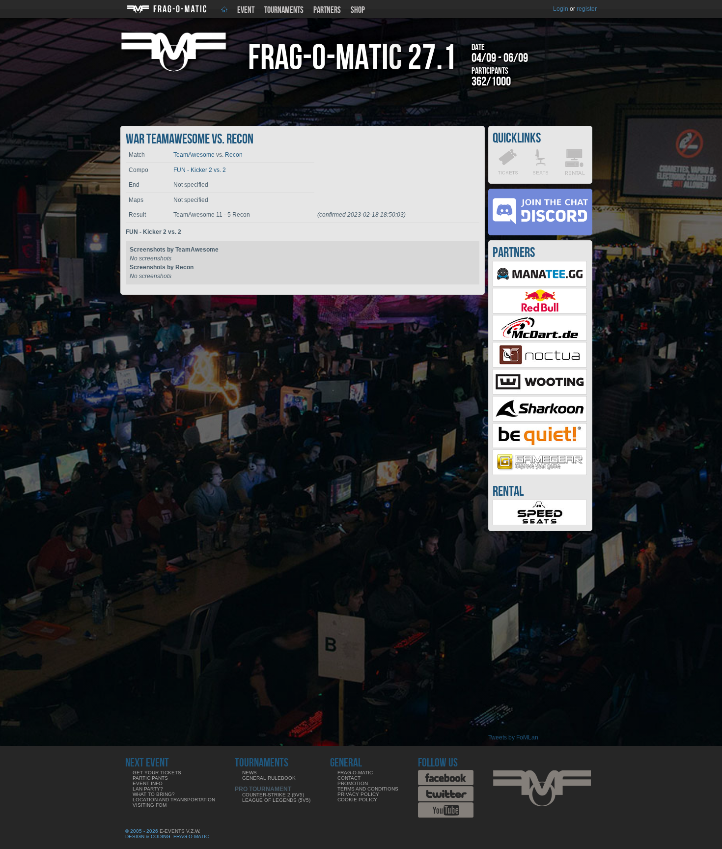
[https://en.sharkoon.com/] (540, 419)
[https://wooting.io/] (540, 392)
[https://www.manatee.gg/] (540, 284)
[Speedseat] (540, 523)
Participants (150, 778)
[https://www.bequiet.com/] (540, 446)
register (587, 8)
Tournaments (284, 10)
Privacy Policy (358, 794)
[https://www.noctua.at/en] (540, 365)
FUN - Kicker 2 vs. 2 (199, 170)
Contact (349, 778)
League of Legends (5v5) (276, 800)
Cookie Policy (357, 799)
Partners (327, 10)
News (249, 772)
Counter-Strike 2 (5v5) (273, 794)
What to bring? (154, 794)
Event (245, 10)
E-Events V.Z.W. (180, 831)
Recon (234, 154)
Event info (148, 783)
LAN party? (148, 789)
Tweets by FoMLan (513, 737)
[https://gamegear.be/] (540, 473)
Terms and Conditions (367, 789)
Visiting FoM (150, 805)
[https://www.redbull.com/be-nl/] (540, 311)
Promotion (352, 783)
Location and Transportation (174, 799)
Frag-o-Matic (355, 772)
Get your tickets (157, 772)
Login (560, 8)
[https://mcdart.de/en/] (540, 338)
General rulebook (269, 778)
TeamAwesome (194, 154)
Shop (358, 10)
